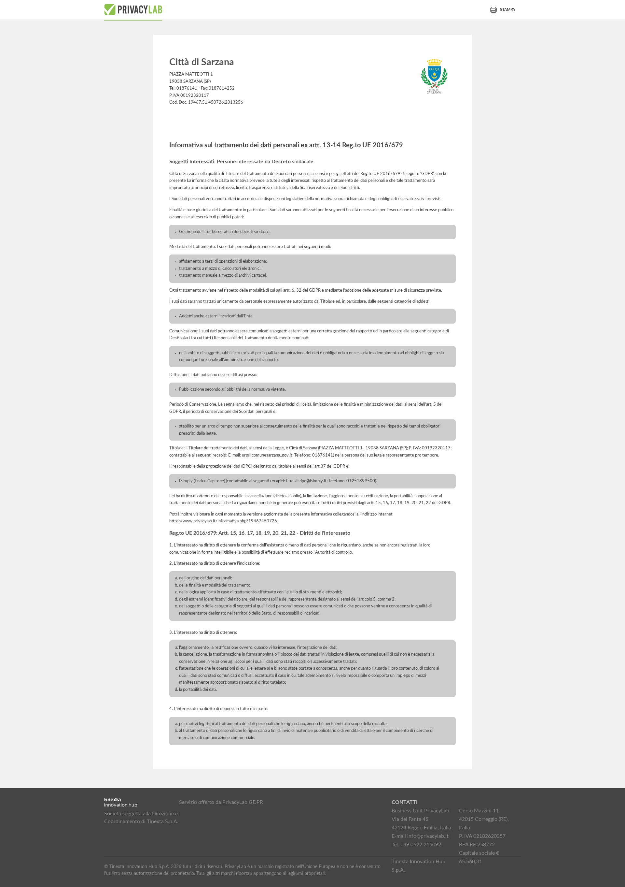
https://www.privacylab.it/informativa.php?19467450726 (223, 521)
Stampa (507, 10)
